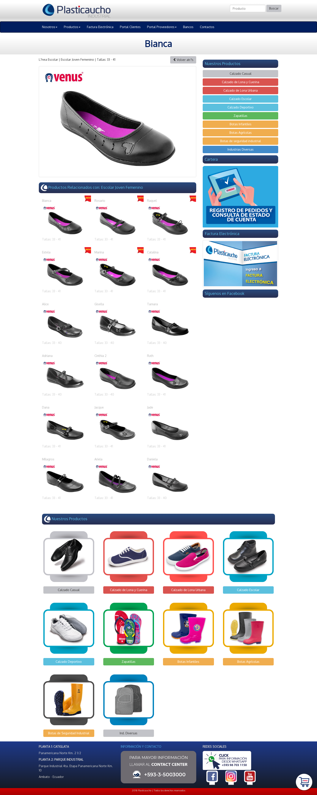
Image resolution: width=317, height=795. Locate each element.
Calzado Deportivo (241, 107)
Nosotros (48, 27)
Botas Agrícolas (240, 132)
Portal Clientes (130, 27)
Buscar (274, 8)
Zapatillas (240, 116)
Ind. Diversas (128, 733)
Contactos (207, 27)
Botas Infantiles (240, 124)
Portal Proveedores (160, 27)
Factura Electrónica (100, 27)
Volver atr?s (184, 60)
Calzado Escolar (240, 99)
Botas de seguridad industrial (240, 141)
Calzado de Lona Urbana (240, 90)
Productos (71, 27)
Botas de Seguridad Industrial (68, 733)
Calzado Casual (240, 73)
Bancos (188, 27)
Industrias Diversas (241, 149)
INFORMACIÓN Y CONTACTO (141, 746)
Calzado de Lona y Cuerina (240, 82)
